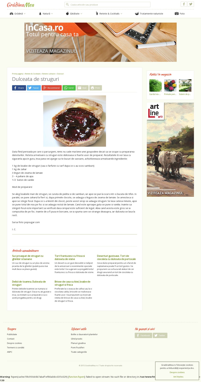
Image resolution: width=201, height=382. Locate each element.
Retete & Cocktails (32, 73)
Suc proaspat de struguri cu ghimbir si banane (27, 257)
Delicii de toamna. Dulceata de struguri (29, 283)
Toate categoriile (79, 351)
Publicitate (12, 334)
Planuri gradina (78, 343)
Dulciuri (60, 73)
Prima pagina (17, 73)
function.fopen (76, 376)
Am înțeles (178, 376)
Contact (10, 338)
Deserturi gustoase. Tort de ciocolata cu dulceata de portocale (116, 257)
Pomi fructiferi (77, 347)
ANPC (9, 351)
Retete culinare (48, 73)
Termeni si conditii (15, 347)
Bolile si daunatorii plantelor (84, 334)
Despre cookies (14, 343)
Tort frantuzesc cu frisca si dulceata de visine (70, 257)
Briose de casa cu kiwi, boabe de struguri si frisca (72, 283)
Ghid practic (76, 338)
